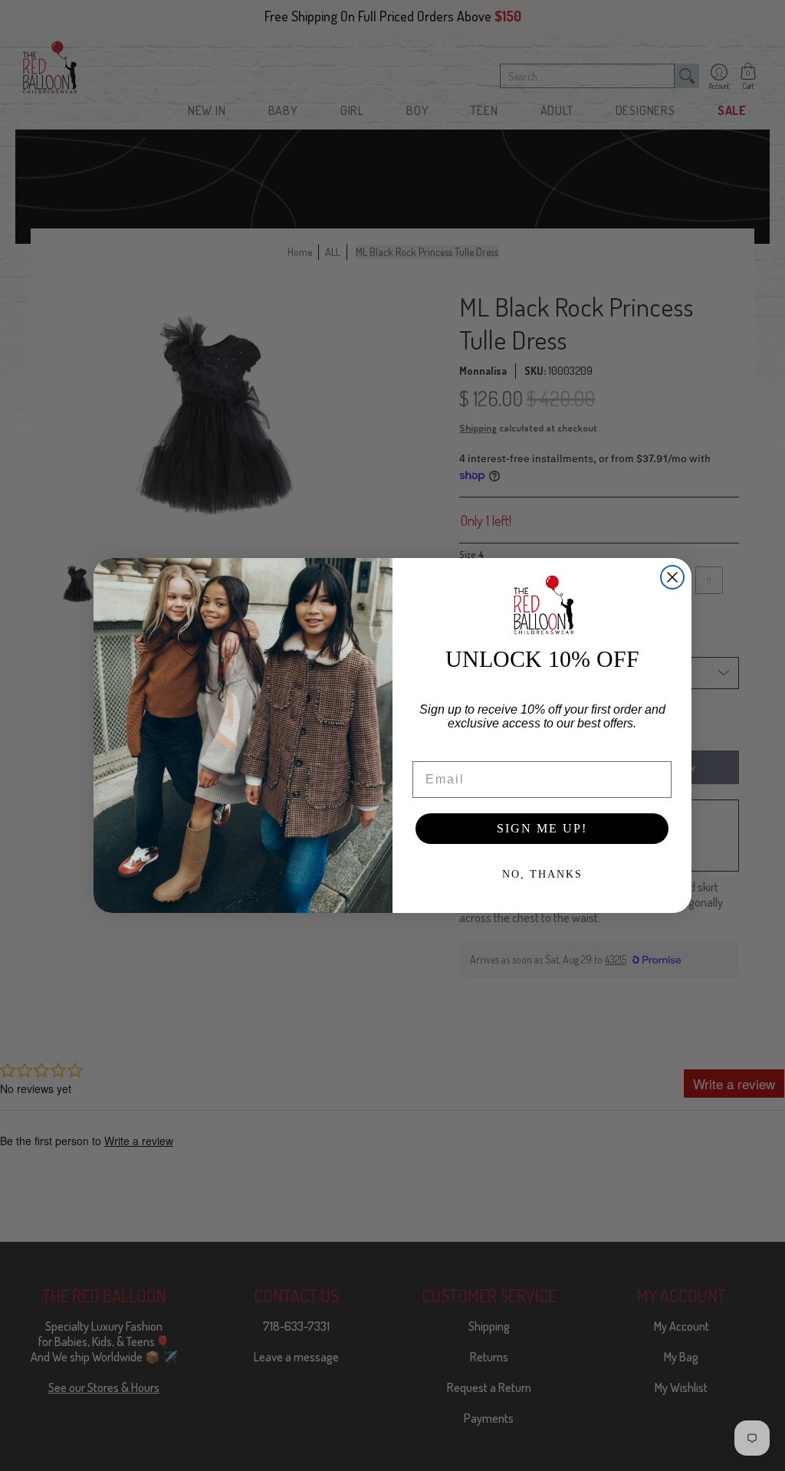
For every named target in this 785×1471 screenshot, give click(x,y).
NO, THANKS (542, 874)
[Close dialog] (672, 577)
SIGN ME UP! (542, 828)
